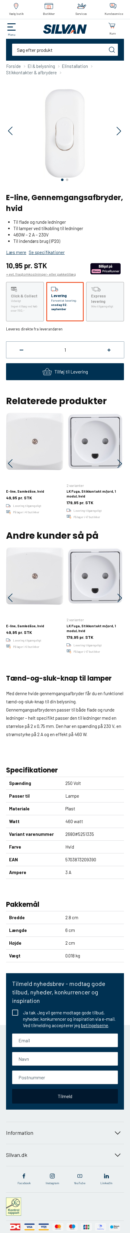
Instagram (52, 1183)
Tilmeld (65, 1096)
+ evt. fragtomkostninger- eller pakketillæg (41, 274)
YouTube (79, 1183)
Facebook (24, 1183)
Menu (11, 34)
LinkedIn (106, 1183)
